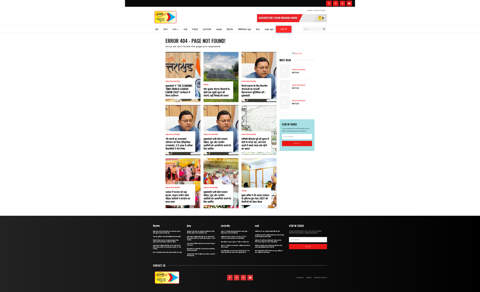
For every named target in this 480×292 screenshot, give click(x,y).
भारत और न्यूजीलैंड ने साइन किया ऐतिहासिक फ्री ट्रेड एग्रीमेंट (167, 236)
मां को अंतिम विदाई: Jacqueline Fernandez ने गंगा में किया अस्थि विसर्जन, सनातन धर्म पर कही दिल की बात (235, 251)
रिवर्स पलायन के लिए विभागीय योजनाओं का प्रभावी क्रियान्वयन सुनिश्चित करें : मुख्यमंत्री (254, 90)
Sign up (297, 143)
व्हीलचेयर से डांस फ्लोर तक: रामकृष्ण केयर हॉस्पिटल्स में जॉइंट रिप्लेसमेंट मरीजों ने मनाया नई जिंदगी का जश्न (200, 232)
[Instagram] (335, 3)
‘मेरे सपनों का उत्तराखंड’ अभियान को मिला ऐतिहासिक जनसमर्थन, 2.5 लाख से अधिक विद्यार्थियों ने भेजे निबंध (179, 143)
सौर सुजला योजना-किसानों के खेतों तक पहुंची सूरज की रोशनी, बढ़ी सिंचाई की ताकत (217, 92)
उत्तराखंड (244, 191)
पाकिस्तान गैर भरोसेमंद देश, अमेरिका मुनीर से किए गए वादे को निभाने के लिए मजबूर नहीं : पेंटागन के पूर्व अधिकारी (268, 241)
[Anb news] (165, 17)
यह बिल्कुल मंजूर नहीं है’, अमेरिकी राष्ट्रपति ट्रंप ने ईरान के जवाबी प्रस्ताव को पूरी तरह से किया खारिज (269, 235)
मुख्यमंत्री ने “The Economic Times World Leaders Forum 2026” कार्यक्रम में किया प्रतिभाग (179, 90)
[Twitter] (342, 3)
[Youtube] (349, 3)
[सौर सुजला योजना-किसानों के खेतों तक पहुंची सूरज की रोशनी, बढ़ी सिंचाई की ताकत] (221, 77)
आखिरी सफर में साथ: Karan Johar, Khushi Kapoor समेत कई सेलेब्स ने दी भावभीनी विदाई (233, 237)
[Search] (324, 29)
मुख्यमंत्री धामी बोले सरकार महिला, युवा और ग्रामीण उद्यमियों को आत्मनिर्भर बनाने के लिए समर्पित (217, 143)
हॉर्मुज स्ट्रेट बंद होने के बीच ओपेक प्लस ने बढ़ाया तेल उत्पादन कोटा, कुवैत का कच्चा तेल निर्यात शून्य (166, 232)
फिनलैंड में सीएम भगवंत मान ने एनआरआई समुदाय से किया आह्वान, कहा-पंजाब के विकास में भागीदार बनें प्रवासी (166, 241)
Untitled (295, 72)
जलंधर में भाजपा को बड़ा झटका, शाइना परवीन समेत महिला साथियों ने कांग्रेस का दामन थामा (178, 196)
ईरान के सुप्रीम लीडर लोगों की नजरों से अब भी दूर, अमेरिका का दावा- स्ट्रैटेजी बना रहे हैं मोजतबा (268, 251)
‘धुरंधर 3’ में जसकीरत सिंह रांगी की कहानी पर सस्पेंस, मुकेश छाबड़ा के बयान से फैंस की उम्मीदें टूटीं (234, 232)
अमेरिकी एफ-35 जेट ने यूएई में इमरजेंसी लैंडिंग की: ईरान (267, 231)
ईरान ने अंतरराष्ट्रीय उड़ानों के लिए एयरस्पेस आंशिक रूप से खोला (167, 252)
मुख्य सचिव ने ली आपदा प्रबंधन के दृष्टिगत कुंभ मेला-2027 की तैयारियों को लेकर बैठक (255, 198)
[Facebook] (329, 3)
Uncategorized (173, 81)
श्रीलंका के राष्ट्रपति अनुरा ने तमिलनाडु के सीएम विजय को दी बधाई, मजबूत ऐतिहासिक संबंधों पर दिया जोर (268, 246)
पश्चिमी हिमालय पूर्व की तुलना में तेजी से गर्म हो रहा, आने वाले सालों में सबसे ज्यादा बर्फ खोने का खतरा (255, 143)
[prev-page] (281, 114)
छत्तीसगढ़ (206, 84)
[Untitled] (285, 71)
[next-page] (285, 114)
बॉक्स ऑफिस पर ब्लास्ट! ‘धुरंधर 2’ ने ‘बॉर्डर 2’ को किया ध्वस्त (235, 242)
